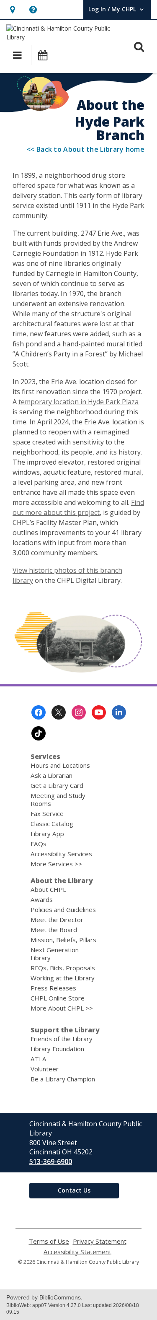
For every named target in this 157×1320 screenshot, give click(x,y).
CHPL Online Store (58, 998)
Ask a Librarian (51, 775)
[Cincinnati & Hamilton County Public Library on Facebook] (38, 712)
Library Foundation (57, 1049)
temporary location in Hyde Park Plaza (78, 401)
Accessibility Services (61, 854)
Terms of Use (49, 1241)
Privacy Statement (99, 1241)
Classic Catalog (52, 823)
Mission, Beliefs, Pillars (63, 939)
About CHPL (48, 889)
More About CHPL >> (62, 1008)
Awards (42, 899)
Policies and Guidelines (63, 909)
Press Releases (53, 988)
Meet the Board (54, 929)
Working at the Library (63, 978)
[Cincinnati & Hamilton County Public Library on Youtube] (99, 712)
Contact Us (74, 1190)
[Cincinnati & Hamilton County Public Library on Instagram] (79, 712)
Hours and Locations (60, 765)
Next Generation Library (55, 954)
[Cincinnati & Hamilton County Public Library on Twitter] (58, 712)
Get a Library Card (57, 785)
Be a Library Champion (63, 1079)
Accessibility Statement (77, 1252)
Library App (47, 833)
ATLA (38, 1059)
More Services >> (56, 864)
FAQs (38, 843)
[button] (12, 9)
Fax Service (47, 813)
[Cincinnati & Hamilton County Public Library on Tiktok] (38, 733)
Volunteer (45, 1069)
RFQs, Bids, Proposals (63, 968)
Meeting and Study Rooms (58, 799)
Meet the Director (57, 919)
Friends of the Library (62, 1038)
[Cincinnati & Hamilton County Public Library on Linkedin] (119, 712)
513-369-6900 (50, 1161)
